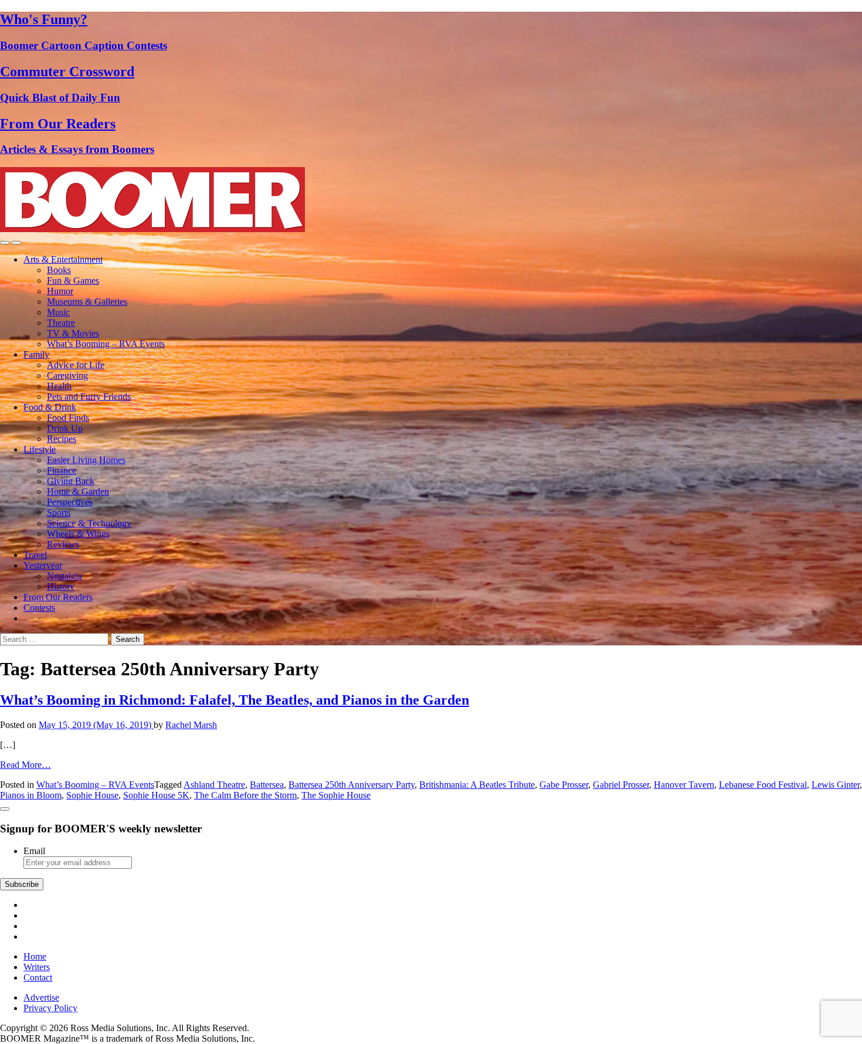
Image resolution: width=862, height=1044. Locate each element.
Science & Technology (89, 523)
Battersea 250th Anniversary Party (352, 785)
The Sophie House (336, 795)
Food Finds (68, 418)
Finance (61, 470)
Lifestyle (39, 449)
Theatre (61, 323)
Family (36, 354)
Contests (39, 608)
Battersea (267, 785)
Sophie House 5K (156, 795)
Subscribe (22, 884)
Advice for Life (75, 365)
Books (59, 270)
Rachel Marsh (191, 725)
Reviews (63, 544)
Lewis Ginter (836, 785)
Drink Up (65, 428)
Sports (58, 513)
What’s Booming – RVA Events (106, 344)
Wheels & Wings (78, 534)
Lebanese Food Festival (763, 785)
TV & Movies (73, 333)
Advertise (41, 997)
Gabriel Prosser (621, 785)
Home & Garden (78, 492)
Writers (36, 967)
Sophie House (92, 795)
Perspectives (70, 502)
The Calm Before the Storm (245, 795)
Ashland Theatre (214, 785)
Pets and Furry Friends (89, 397)
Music (58, 312)
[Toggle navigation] (4, 242)
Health (59, 386)
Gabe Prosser (563, 785)
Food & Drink (49, 407)
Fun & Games (73, 280)
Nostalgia (64, 576)
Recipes (61, 439)
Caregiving (67, 375)
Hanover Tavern (684, 785)
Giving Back (70, 481)
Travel (35, 555)
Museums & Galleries (87, 302)
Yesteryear (42, 565)
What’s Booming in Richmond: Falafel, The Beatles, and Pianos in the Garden (234, 700)
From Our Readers (58, 597)
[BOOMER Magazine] (152, 229)
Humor (60, 291)
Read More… (25, 765)
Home (34, 956)
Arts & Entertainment (63, 259)
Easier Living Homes (86, 460)
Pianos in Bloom (31, 795)
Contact (37, 977)
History (60, 586)
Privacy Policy (50, 1008)
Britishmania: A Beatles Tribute (477, 785)
